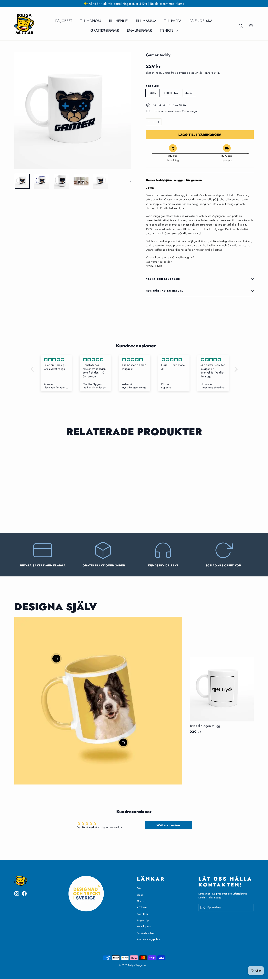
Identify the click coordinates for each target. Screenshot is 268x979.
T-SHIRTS (167, 30)
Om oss (141, 901)
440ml (189, 93)
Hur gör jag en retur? (165, 290)
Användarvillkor (145, 933)
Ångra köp (143, 920)
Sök (139, 888)
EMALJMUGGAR (139, 30)
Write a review (168, 825)
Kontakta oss (144, 926)
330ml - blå (171, 93)
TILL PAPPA (173, 20)
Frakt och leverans (163, 279)
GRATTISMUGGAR (104, 30)
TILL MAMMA (146, 20)
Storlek (152, 86)
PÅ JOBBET (63, 20)
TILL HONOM (90, 20)
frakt (173, 73)
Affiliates (142, 907)
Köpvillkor (142, 914)
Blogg (140, 895)
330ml (153, 93)
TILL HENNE (118, 20)
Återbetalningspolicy (148, 939)
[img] (56, 360)
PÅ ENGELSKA (201, 20)
